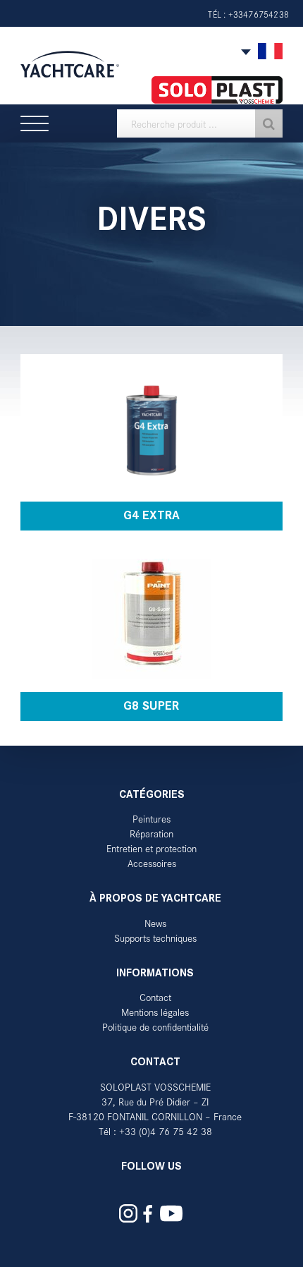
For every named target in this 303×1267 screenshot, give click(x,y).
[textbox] (200, 123)
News (155, 923)
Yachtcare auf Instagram (128, 1213)
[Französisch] (270, 51)
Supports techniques (155, 938)
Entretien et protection (151, 848)
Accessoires (152, 863)
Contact (155, 997)
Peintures (151, 818)
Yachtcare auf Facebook (148, 1214)
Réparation (151, 833)
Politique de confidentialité (155, 1026)
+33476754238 (258, 14)
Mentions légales (155, 1012)
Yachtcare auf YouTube (172, 1213)
